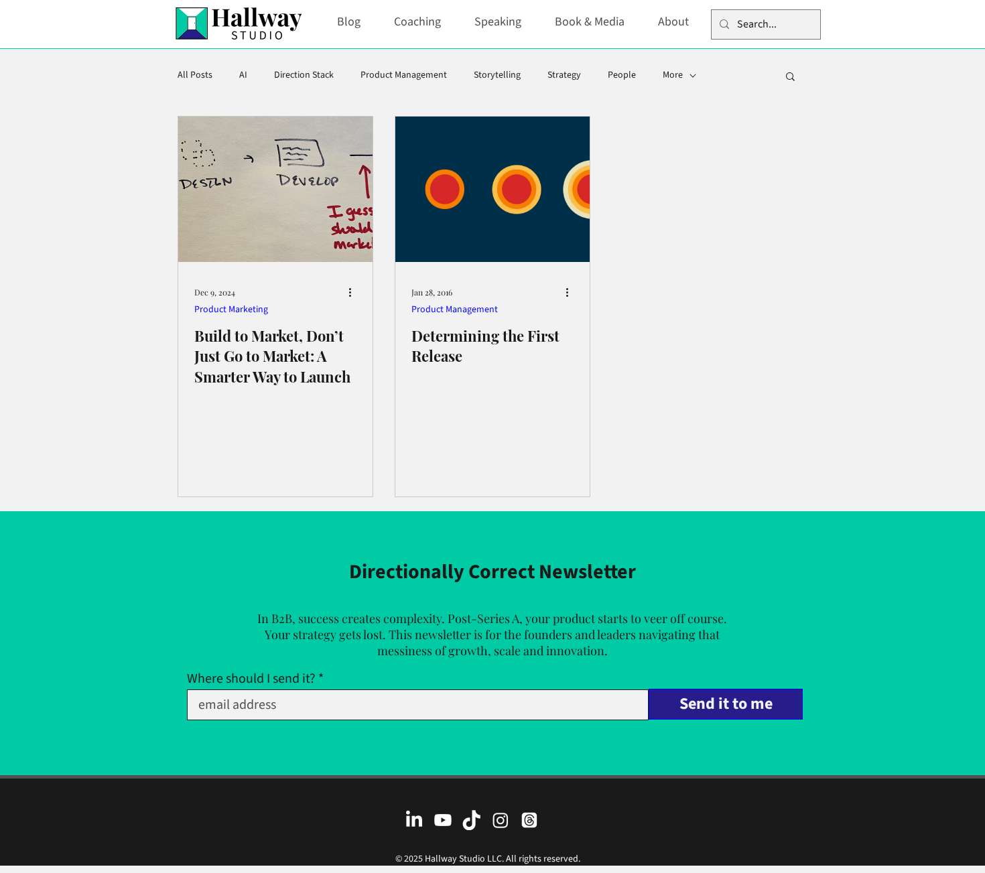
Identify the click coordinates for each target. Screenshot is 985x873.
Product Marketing (231, 310)
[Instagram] (500, 820)
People (622, 75)
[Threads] (529, 820)
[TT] (472, 820)
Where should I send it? (251, 678)
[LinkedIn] (414, 820)
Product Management (403, 75)
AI (243, 75)
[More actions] (354, 292)
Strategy (564, 75)
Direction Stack (304, 75)
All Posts (195, 75)
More (673, 75)
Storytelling (497, 75)
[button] (790, 77)
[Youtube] (443, 820)
